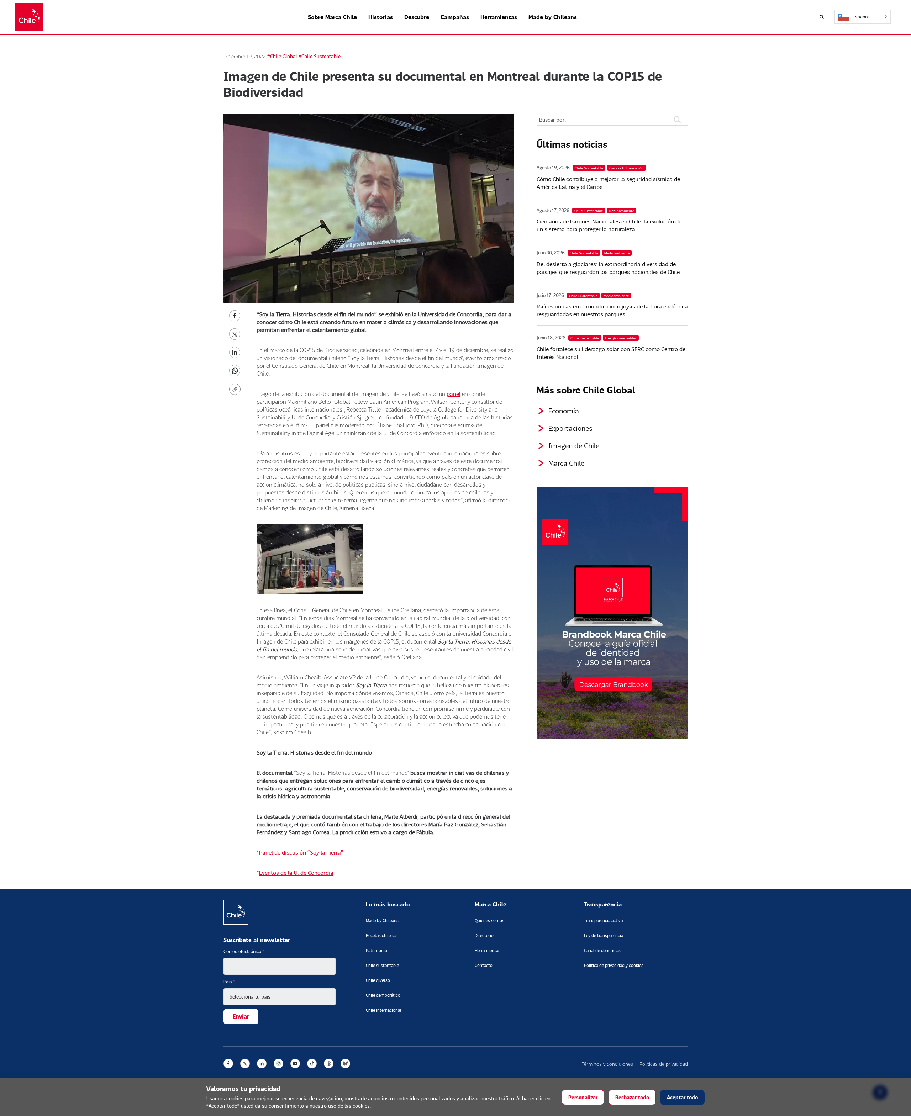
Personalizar (582, 1097)
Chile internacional (383, 1010)
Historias (380, 17)
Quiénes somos (489, 920)
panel (453, 393)
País (229, 981)
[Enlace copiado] (236, 389)
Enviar (241, 1016)
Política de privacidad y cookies (613, 965)
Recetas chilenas (381, 935)
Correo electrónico (243, 951)
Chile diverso (378, 980)
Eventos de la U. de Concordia (296, 872)
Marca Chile (566, 463)
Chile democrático (383, 995)
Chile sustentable (382, 965)
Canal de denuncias (602, 950)
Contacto (484, 965)
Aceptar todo (682, 1097)
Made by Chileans (552, 17)
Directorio (484, 935)
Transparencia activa (603, 920)
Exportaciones (570, 428)
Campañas (455, 17)
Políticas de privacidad (663, 1064)
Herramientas (498, 17)
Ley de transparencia (603, 935)
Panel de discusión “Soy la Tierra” (301, 852)
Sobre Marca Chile (332, 17)
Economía (563, 410)
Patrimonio (376, 950)
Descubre (416, 17)
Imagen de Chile (573, 445)
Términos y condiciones (607, 1064)
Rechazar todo (632, 1097)
